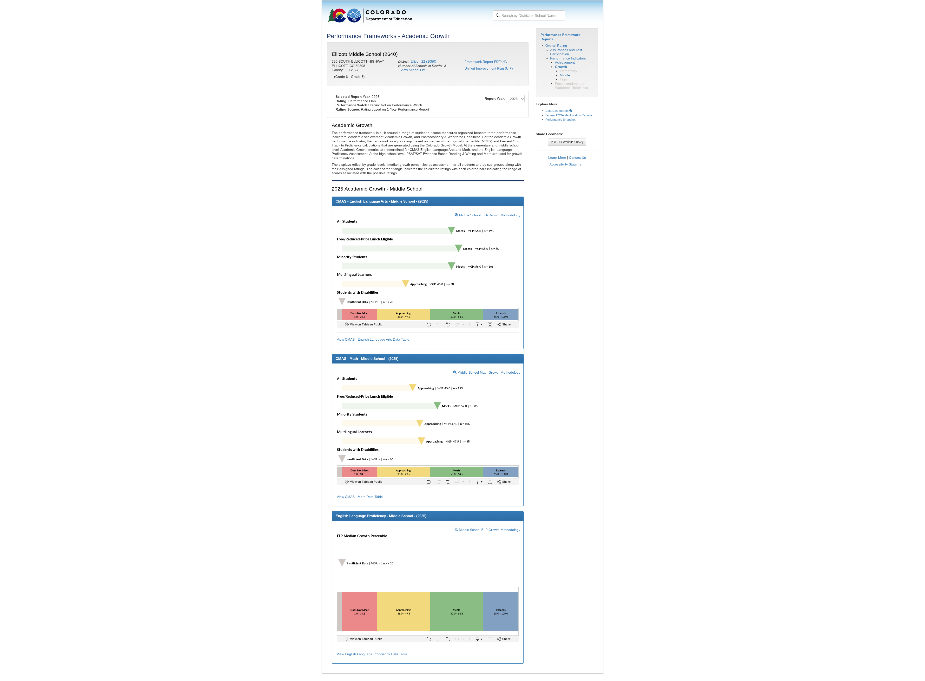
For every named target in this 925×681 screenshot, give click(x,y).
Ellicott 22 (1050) (423, 61)
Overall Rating (556, 45)
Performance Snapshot (560, 119)
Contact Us (577, 157)
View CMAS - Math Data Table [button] (360, 497)
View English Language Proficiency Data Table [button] (372, 654)
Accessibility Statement (566, 164)
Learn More (557, 157)
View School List (413, 70)
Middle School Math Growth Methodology (488, 372)
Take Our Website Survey (566, 142)
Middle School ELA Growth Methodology (489, 215)
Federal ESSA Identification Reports (568, 115)
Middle (565, 75)
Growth (561, 67)
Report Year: (495, 98)
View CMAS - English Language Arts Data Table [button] (373, 339)
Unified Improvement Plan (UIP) (488, 68)
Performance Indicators (568, 58)
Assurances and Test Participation (566, 52)
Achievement (565, 62)
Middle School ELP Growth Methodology (489, 530)
